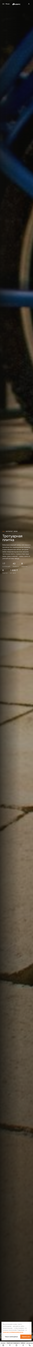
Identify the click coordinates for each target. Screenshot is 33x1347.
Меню (8, 4)
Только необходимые (11, 1336)
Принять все (26, 1336)
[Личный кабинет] (29, 4)
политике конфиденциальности (13, 1332)
